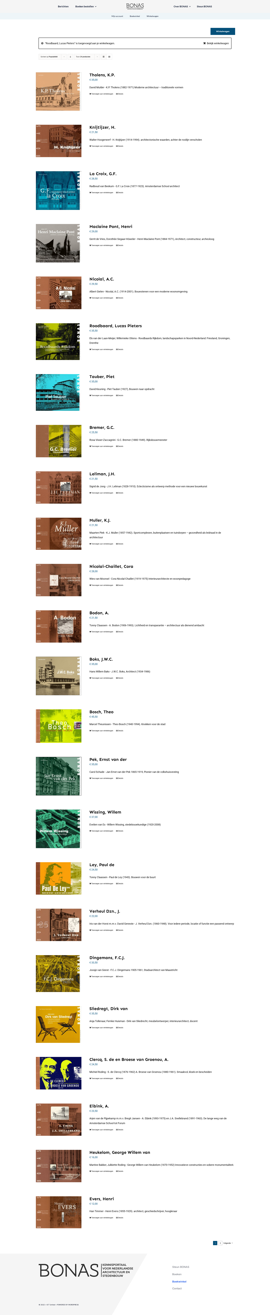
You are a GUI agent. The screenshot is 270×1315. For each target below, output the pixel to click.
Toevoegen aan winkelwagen (102, 94)
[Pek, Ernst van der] (58, 776)
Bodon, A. (99, 612)
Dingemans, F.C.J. (107, 957)
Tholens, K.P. (102, 74)
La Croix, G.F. (103, 173)
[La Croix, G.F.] (58, 190)
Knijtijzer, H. (102, 127)
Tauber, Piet (102, 376)
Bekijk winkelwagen (218, 43)
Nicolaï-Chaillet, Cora (111, 566)
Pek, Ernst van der (108, 759)
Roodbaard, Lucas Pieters (115, 325)
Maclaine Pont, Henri (110, 226)
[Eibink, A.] (58, 1120)
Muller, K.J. (100, 520)
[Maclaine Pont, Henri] (58, 243)
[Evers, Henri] (58, 1212)
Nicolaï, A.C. (101, 279)
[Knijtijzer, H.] (58, 141)
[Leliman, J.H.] (58, 487)
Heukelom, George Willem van (119, 1152)
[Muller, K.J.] (58, 534)
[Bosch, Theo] (58, 726)
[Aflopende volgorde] (70, 57)
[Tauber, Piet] (58, 392)
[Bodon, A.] (58, 626)
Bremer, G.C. (101, 427)
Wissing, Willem (105, 812)
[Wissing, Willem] (58, 829)
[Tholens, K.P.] (58, 91)
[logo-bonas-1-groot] (135, 4)
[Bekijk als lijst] (109, 57)
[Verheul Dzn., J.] (58, 925)
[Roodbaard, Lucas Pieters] (58, 341)
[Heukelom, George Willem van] (58, 1166)
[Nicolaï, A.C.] (58, 293)
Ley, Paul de (101, 864)
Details (120, 94)
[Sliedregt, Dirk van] (58, 1024)
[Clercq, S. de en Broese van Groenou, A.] (58, 1073)
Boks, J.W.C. (101, 659)
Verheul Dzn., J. (104, 911)
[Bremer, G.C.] (58, 441)
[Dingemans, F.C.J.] (58, 973)
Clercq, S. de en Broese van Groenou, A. (128, 1059)
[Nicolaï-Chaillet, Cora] (58, 580)
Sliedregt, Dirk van (108, 1008)
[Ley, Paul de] (58, 878)
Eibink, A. (99, 1106)
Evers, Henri (101, 1198)
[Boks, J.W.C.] (58, 676)
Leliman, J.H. (102, 473)
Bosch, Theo (101, 711)
